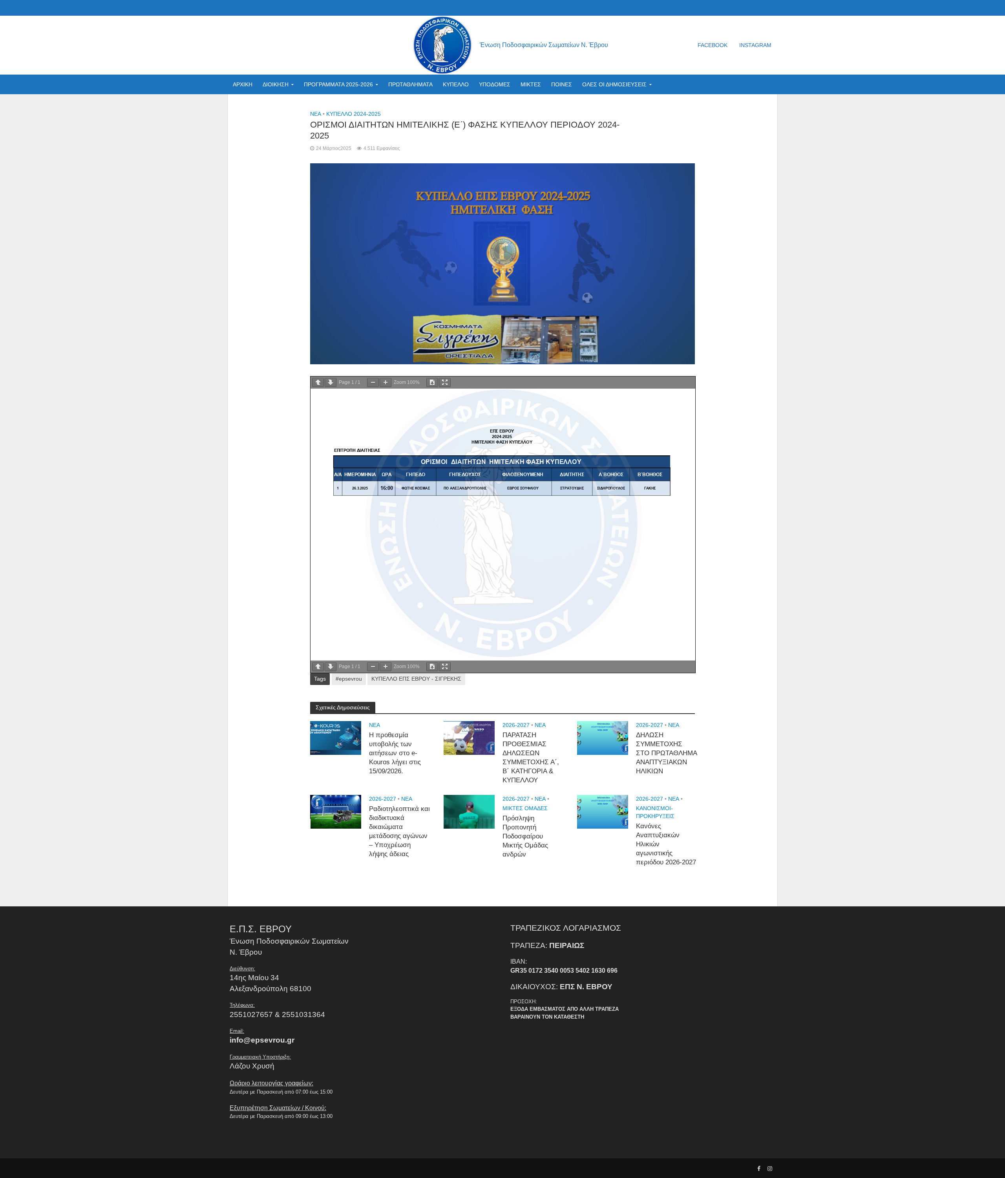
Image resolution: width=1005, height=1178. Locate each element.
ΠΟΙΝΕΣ (561, 84)
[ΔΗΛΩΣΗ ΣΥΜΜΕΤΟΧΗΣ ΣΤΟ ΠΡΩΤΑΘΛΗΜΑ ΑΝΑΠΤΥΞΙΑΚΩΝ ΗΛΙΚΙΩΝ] (602, 737)
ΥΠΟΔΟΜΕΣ (494, 84)
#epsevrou (349, 679)
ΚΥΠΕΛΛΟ (456, 84)
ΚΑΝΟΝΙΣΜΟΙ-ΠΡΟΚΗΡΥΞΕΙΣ (655, 812)
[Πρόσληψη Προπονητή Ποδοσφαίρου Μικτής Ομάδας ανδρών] (469, 811)
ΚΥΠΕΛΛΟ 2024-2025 (353, 114)
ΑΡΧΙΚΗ (242, 84)
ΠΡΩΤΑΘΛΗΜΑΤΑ (410, 84)
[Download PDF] (432, 382)
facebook (712, 45)
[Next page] (330, 382)
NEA (315, 114)
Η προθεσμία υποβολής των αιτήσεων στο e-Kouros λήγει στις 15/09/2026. (395, 753)
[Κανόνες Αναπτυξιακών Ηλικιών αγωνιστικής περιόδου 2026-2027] (602, 811)
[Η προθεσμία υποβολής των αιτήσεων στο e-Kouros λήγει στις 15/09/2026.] (335, 737)
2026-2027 (516, 725)
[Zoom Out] (373, 382)
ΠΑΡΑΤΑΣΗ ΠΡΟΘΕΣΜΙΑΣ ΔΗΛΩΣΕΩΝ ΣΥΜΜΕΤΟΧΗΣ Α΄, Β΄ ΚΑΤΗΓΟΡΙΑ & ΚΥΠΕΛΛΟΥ (530, 757)
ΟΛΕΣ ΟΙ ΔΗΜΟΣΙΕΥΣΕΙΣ (614, 84)
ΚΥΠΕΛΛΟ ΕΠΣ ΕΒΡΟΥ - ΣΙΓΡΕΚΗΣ (416, 679)
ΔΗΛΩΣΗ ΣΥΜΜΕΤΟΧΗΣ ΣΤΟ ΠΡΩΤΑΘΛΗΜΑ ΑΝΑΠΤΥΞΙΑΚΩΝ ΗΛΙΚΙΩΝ (666, 753)
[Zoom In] (385, 382)
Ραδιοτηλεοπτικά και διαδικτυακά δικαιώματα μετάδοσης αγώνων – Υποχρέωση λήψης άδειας (399, 831)
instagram (755, 45)
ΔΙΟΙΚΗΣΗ (276, 84)
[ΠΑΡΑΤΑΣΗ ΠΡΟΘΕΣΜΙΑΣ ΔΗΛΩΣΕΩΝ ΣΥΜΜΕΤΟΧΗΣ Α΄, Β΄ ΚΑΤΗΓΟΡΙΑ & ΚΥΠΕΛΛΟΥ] (469, 737)
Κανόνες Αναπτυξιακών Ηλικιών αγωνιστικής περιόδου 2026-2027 (666, 844)
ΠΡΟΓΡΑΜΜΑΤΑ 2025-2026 (338, 84)
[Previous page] (318, 382)
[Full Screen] (445, 382)
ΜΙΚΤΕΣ (531, 84)
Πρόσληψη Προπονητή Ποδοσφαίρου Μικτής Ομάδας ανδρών (525, 836)
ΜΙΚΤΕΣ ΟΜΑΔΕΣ (525, 808)
